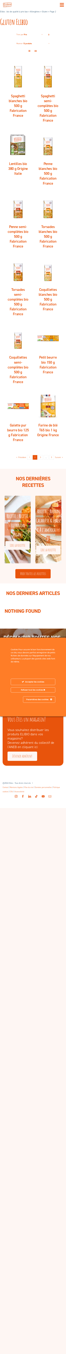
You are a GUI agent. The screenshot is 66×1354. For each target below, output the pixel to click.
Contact (5, 787)
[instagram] (16, 796)
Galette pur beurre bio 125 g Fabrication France (18, 432)
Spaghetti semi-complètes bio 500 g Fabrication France (48, 108)
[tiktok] (36, 796)
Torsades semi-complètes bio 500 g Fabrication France (18, 301)
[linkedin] (29, 796)
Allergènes (35, 11)
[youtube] (43, 796)
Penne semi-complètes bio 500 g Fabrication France (18, 236)
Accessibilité (19, 791)
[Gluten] (18, 76)
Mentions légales (16, 787)
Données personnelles (43, 787)
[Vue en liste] (36, 51)
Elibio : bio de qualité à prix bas (14, 11)
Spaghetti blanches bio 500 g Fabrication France (18, 106)
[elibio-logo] (7, 4)
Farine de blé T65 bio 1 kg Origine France (48, 430)
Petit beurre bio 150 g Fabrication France (48, 364)
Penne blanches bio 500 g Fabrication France (48, 173)
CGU (11, 791)
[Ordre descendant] (49, 35)
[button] (8, 529)
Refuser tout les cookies (32, 690)
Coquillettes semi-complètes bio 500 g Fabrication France (18, 369)
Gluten (45, 11)
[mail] (49, 796)
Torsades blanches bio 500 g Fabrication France (48, 236)
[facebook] (22, 796)
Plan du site (28, 787)
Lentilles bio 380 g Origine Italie (18, 168)
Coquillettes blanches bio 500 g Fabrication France (48, 299)
